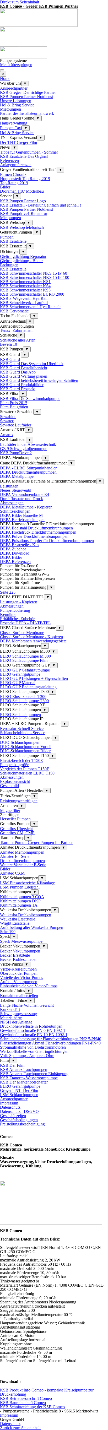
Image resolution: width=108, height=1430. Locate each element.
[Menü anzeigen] (2, 70)
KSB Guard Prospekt (17, 389)
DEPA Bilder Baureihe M (21, 515)
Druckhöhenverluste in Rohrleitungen (31, 1026)
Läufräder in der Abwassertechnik (28, 444)
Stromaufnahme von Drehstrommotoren (33, 1047)
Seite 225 (7, 592)
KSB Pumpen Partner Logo (23, 201)
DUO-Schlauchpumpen (19, 742)
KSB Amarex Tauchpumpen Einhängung (34, 1073)
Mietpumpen (10, 109)
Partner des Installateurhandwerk (27, 113)
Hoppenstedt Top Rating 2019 (25, 178)
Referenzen (9, 160)
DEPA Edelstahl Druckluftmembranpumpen (36, 528)
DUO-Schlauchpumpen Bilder (25, 751)
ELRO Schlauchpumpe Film (23, 660)
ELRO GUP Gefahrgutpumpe (25, 670)
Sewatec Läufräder (15, 425)
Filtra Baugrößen (14, 407)
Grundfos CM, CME (17, 833)
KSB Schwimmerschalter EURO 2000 (32, 294)
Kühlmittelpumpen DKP (20, 901)
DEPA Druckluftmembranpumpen (28, 472)
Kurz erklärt (10, 1009)
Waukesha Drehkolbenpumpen (25, 915)
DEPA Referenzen (15, 561)
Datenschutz (10, 1107)
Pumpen (7, 237)
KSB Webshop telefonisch (22, 227)
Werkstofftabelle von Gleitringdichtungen (34, 1051)
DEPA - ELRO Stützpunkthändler (28, 468)
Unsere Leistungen (15, 101)
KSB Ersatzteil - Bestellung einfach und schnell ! (40, 205)
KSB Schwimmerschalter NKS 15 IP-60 (33, 273)
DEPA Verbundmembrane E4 (24, 494)
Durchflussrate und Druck (21, 498)
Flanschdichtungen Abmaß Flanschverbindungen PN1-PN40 (50, 1043)
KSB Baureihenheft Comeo (23, 1402)
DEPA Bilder (11, 557)
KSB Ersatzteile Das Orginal (24, 156)
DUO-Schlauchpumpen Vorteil (25, 746)
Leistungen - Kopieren (18, 602)
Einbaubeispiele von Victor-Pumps (28, 986)
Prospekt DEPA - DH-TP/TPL (25, 623)
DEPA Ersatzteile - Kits (19, 545)
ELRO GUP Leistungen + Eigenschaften (34, 678)
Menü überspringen (16, 64)
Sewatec (7, 421)
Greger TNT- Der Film (19, 1090)
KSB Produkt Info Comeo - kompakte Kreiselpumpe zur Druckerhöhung (47, 1392)
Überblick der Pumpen (18, 973)
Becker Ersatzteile (15, 955)
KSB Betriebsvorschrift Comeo (26, 1398)
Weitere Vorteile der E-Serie (23, 865)
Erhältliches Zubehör (17, 618)
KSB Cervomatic (14, 311)
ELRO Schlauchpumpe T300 (24, 700)
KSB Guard (10, 359)
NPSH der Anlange (16, 1022)
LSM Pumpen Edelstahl (20, 887)
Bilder (5, 187)
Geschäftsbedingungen (19, 1120)
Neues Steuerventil (15, 490)
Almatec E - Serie (14, 856)
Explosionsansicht (15, 781)
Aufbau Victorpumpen (18, 981)
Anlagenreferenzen (15, 164)
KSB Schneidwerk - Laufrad (24, 302)
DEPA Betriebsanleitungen (22, 519)
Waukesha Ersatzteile (17, 919)
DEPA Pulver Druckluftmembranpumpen (34, 536)
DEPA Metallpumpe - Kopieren (26, 507)
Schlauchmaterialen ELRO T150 (27, 773)
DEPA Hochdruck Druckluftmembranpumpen (38, 532)
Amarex (6, 434)
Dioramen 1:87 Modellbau (22, 191)
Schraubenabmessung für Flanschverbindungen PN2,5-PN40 (50, 1039)
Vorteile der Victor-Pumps (21, 977)
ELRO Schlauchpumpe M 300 (25, 656)
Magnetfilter (10, 810)
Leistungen (9, 486)
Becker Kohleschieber (18, 959)
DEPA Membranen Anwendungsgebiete (33, 641)
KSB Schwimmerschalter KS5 (25, 290)
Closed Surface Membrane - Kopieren (31, 637)
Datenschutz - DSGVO (19, 1111)
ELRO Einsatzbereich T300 (23, 696)
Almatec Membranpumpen (22, 852)
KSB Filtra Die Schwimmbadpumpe (30, 398)
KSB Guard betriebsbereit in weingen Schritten (39, 380)
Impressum (9, 1103)
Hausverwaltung (13, 123)
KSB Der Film (12, 1065)
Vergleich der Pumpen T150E (24, 769)
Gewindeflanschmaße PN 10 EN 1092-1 (33, 1034)
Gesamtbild (9, 785)
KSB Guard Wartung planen (23, 376)
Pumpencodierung (15, 610)
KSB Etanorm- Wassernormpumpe (29, 1078)
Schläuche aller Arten (17, 340)
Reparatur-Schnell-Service (22, 728)
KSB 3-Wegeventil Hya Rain (24, 298)
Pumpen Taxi (11, 128)
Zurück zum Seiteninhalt (20, 1428)
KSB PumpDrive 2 (16, 453)
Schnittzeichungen (15, 511)
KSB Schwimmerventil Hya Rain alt (30, 307)
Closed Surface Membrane (22, 632)
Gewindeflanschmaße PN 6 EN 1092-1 (32, 1030)
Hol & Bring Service (17, 105)
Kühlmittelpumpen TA (18, 905)
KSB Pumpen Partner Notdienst (26, 96)
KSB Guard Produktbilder (22, 384)
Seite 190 (7, 931)
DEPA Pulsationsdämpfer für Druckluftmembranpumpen (47, 540)
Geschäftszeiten (13, 1115)
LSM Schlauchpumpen (19, 1094)
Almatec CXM (12, 873)
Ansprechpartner (14, 88)
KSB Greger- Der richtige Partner (28, 92)
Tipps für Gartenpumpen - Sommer (29, 152)
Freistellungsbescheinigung (22, 1124)
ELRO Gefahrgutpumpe (20, 674)
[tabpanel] (54, 1149)
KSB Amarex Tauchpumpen (23, 1069)
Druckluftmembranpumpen (22, 860)
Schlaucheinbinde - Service (22, 732)
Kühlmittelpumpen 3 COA (22, 897)
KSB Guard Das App (18, 372)
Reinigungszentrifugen (18, 801)
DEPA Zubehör (13, 549)
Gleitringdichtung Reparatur (23, 256)
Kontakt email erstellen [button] (19, 995)
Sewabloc (8, 416)
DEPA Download (14, 553)
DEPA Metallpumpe (17, 476)
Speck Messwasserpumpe (21, 941)
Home (5, 78)
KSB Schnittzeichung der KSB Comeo (32, 1407)
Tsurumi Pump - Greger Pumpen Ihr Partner (36, 842)
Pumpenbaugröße (14, 764)
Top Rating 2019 (14, 183)
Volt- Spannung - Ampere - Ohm (27, 1055)
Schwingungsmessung (18, 1013)
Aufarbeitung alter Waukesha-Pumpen (31, 927)
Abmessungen (12, 503)
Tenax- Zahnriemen (16, 330)
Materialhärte (11, 1018)
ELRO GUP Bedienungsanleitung (28, 687)
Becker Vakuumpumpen (20, 951)
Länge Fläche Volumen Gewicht (27, 1005)
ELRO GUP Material (17, 682)
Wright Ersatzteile (14, 923)
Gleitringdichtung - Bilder (21, 260)
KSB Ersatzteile (13, 241)
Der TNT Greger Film (18, 142)
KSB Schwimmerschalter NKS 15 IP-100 (34, 277)
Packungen (9, 265)
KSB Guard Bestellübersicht (23, 368)
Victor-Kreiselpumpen (18, 969)
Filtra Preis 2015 (13, 402)
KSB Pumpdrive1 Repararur (23, 213)
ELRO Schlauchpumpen (20, 714)
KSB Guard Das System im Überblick (31, 363)
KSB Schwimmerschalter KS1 (25, 281)
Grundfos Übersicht (16, 828)
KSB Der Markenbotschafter (24, 1082)
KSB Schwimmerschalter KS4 (25, 286)
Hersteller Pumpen (15, 819)
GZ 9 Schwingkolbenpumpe (23, 448)
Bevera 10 (8, 344)
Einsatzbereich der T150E (21, 760)
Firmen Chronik (13, 174)
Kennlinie (8, 614)
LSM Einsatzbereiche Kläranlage (27, 883)
